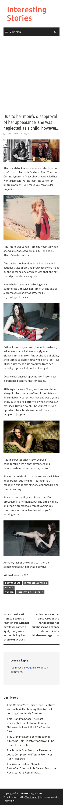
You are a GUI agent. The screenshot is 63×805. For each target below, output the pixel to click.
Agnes (27, 133)
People (9, 587)
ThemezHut (9, 800)
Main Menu (15, 32)
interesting (24, 592)
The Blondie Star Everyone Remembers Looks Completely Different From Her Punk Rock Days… (30, 754)
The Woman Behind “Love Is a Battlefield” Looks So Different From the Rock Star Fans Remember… (31, 768)
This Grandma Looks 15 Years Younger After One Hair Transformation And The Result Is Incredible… (30, 741)
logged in (31, 667)
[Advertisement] (31, 75)
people (39, 592)
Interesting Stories (27, 14)
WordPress (31, 797)
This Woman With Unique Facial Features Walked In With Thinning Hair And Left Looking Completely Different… (31, 709)
